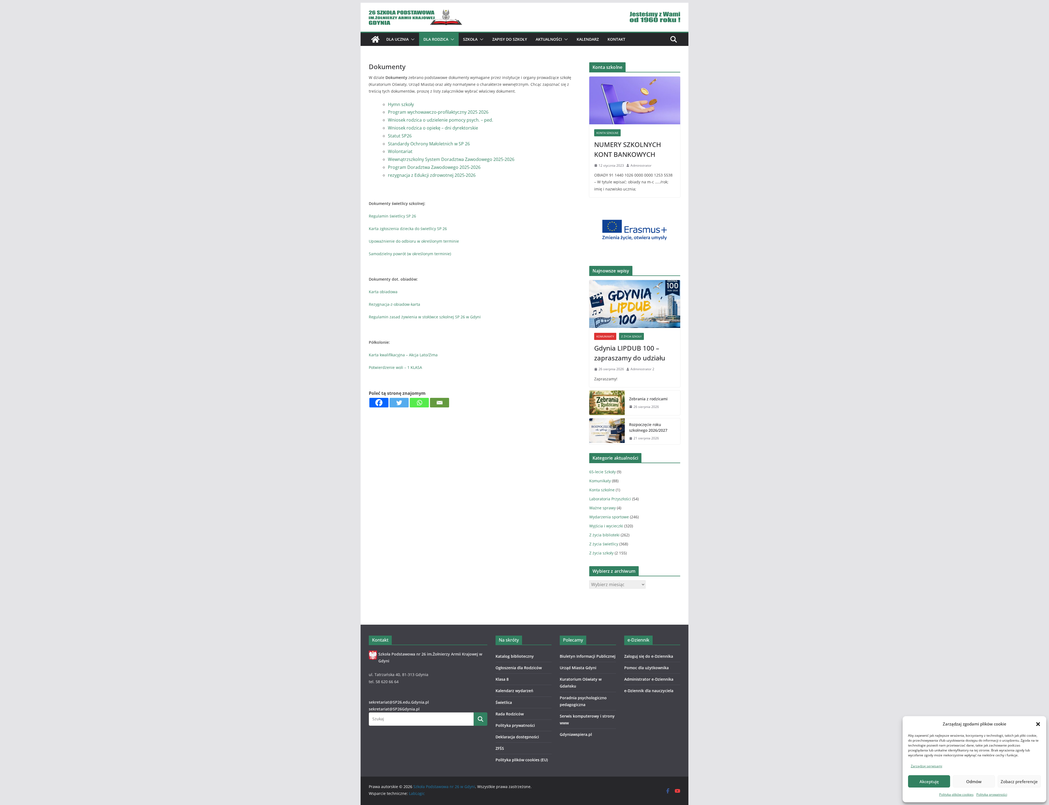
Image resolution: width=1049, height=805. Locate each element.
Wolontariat (400, 151)
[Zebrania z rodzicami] (607, 402)
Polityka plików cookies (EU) (522, 759)
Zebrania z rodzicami (648, 398)
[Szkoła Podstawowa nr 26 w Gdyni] (375, 39)
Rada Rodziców (510, 713)
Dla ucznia (397, 39)
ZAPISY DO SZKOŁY (509, 39)
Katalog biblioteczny (515, 656)
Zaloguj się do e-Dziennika (648, 656)
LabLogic (417, 793)
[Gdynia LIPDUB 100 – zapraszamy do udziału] (634, 304)
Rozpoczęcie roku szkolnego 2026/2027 (648, 427)
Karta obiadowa (383, 291)
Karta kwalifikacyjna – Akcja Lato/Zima (403, 354)
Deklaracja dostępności (517, 736)
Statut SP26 (400, 136)
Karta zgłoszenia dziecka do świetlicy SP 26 (408, 228)
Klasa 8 (502, 679)
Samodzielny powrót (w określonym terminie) (410, 253)
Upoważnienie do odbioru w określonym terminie (414, 241)
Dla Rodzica (435, 39)
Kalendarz (588, 39)
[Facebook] (378, 402)
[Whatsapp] (419, 402)
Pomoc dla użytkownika (646, 667)
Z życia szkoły (631, 336)
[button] (1038, 724)
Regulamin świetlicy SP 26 (392, 216)
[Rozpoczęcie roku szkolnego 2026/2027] (607, 431)
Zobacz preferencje (1019, 781)
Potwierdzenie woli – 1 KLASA (395, 367)
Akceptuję (929, 781)
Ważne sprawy (602, 507)
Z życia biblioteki (604, 534)
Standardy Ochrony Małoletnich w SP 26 (429, 144)
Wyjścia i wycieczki (606, 525)
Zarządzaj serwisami (926, 766)
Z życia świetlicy (603, 544)
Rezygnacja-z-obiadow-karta (394, 304)
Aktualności (549, 39)
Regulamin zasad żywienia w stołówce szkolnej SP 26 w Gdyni (425, 316)
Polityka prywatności (991, 794)
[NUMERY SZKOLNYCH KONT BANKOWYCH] (634, 100)
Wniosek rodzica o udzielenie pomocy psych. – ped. (440, 120)
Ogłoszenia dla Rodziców (519, 667)
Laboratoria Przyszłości (610, 498)
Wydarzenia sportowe (609, 516)
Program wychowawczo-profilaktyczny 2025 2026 (438, 112)
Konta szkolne (607, 133)
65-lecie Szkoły (602, 471)
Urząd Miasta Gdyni (578, 667)
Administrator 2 (642, 369)
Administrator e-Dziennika (648, 679)
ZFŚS (500, 748)
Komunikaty (605, 336)
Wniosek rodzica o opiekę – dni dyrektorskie (433, 128)
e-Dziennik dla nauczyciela (648, 690)
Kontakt (616, 39)
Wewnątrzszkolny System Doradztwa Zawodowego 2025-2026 (451, 159)
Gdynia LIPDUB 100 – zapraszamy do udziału (629, 352)
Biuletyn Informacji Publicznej (587, 656)
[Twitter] (399, 402)
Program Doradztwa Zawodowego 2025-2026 (434, 167)
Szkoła (470, 39)
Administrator (641, 165)
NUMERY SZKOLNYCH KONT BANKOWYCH (627, 149)
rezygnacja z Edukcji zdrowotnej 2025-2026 (432, 175)
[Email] (439, 402)
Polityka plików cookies (956, 794)
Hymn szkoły (401, 104)
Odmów (974, 781)
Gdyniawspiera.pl (576, 734)
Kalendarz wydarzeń (514, 690)
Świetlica (504, 702)
